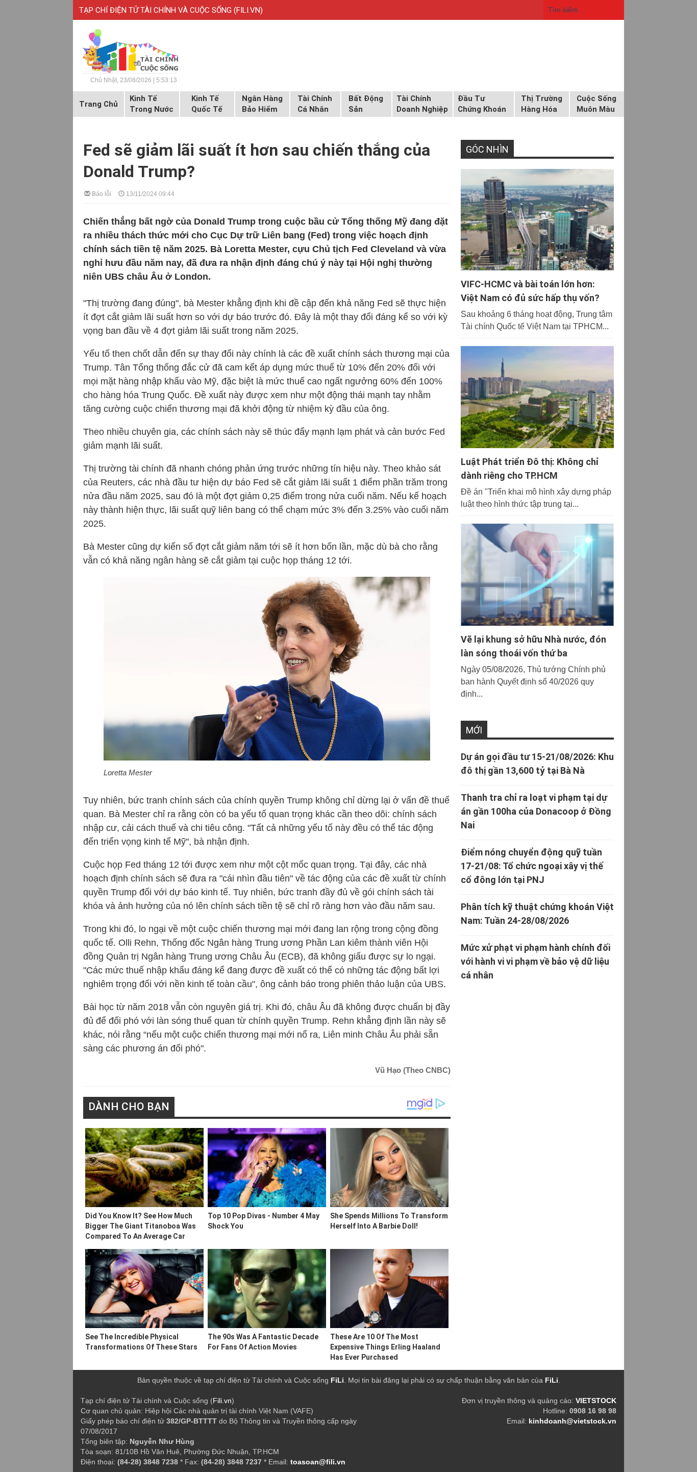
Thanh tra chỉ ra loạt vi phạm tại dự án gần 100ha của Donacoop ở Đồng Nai (536, 811)
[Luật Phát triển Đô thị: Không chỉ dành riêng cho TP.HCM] (537, 397)
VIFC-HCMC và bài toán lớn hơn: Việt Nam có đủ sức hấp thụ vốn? (530, 291)
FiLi (337, 1380)
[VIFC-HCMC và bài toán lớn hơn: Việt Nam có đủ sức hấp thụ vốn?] (537, 220)
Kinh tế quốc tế (206, 104)
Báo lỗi (100, 193)
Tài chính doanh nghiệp (422, 104)
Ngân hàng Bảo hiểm (262, 104)
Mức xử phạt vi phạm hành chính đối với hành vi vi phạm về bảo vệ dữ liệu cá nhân (535, 961)
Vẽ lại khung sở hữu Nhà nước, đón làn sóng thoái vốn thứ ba (533, 646)
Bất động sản (365, 104)
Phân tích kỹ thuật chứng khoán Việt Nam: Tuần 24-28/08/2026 (537, 913)
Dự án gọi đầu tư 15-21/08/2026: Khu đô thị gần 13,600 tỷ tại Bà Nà (537, 763)
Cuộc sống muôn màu (596, 104)
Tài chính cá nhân (314, 104)
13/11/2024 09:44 (150, 193)
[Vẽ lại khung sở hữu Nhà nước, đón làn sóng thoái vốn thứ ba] (537, 575)
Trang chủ (98, 104)
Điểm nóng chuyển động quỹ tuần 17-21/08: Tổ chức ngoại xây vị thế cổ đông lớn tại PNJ (532, 866)
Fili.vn (222, 1400)
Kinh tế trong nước (151, 104)
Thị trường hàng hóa (541, 104)
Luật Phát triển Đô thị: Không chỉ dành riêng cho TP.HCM (530, 468)
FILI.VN (248, 10)
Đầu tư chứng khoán (482, 104)
